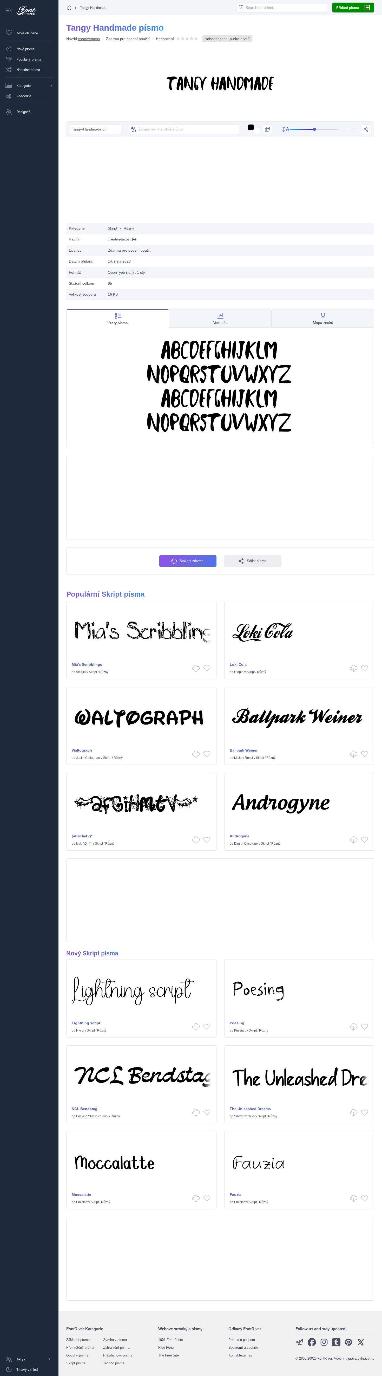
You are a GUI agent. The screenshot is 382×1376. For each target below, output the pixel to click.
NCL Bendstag (84, 1109)
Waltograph (82, 750)
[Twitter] (361, 1345)
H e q (80, 1030)
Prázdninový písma (117, 1355)
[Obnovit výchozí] (353, 129)
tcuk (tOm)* (84, 843)
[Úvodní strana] (69, 7)
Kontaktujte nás (240, 1355)
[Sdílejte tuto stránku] (366, 129)
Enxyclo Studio (86, 1116)
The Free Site (168, 1355)
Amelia (81, 672)
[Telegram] (299, 1345)
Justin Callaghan (88, 758)
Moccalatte (81, 1194)
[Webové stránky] (133, 239)
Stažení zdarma (191, 561)
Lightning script (86, 1023)
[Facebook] (312, 1345)
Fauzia (235, 1194)
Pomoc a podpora (241, 1340)
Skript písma (75, 1363)
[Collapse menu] (8, 11)
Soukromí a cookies (243, 1347)
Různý (129, 228)
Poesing (237, 1023)
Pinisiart (240, 1030)
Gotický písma (77, 1355)
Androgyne (239, 836)
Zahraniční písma (116, 1347)
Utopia (238, 672)
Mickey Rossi (243, 758)
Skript (112, 228)
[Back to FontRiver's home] (24, 10)
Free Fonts (166, 1347)
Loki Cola (238, 664)
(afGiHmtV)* (82, 836)
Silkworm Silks (244, 1116)
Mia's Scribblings (87, 664)
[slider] (314, 129)
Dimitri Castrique (246, 843)
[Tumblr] (336, 1345)
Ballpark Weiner (244, 750)
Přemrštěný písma (80, 1347)
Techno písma (113, 1363)
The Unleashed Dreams (250, 1109)
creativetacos (89, 39)
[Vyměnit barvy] (267, 129)
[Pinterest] (348, 1345)
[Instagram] (324, 1345)
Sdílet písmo (256, 561)
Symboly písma (115, 1340)
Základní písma (78, 1340)
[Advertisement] (220, 181)
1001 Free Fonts (170, 1340)
